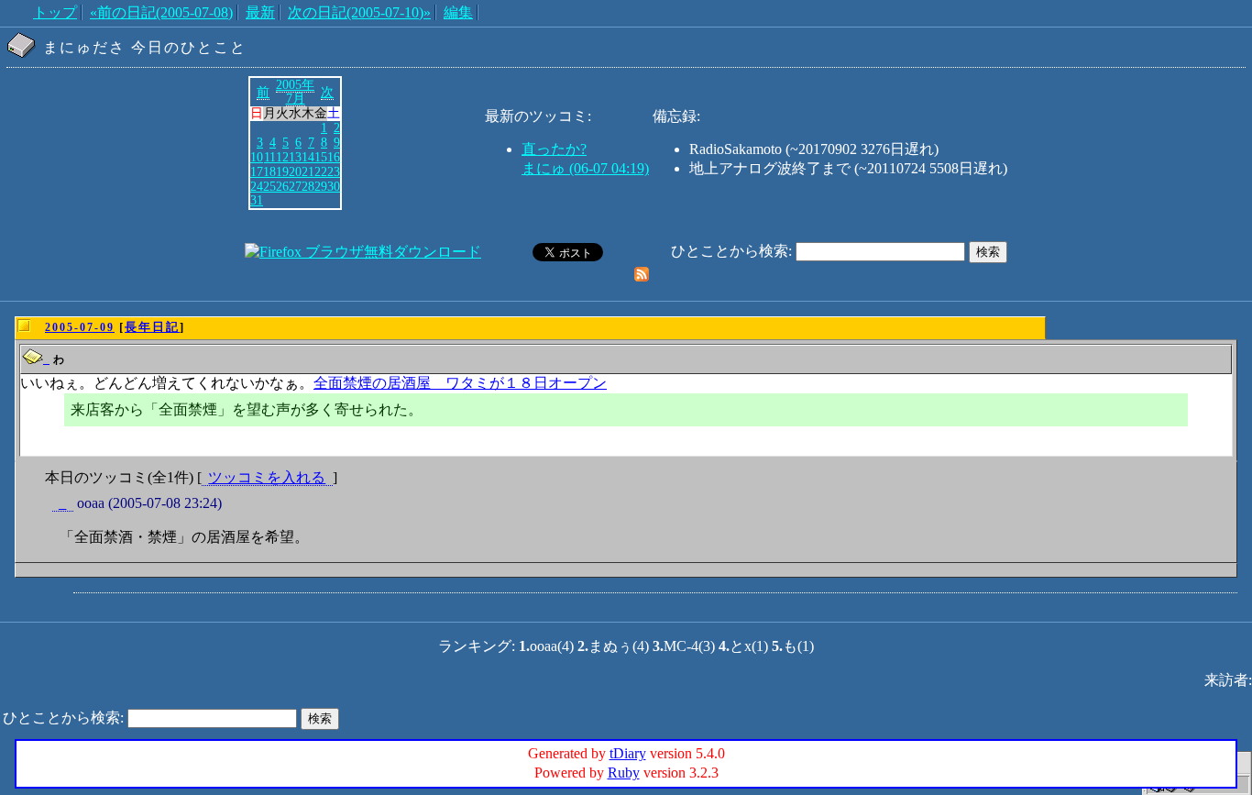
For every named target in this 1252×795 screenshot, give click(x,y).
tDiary (628, 753)
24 (256, 186)
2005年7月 (295, 91)
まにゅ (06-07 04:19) (585, 168)
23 (333, 171)
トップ (55, 12)
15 (320, 156)
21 (308, 171)
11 (270, 156)
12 (282, 156)
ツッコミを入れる (266, 477)
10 (256, 156)
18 (269, 171)
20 (295, 171)
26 (282, 186)
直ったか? (554, 149)
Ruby (624, 772)
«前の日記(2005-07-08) (161, 12)
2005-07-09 (80, 327)
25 (269, 186)
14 (308, 156)
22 (320, 171)
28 (308, 186)
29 (320, 186)
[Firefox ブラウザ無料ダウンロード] (363, 251)
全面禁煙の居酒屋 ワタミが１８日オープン (460, 383)
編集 (458, 12)
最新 (260, 12)
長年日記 (152, 327)
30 (333, 186)
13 (295, 156)
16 (333, 156)
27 (295, 186)
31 (256, 200)
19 (282, 171)
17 (256, 171)
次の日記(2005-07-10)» (359, 12)
